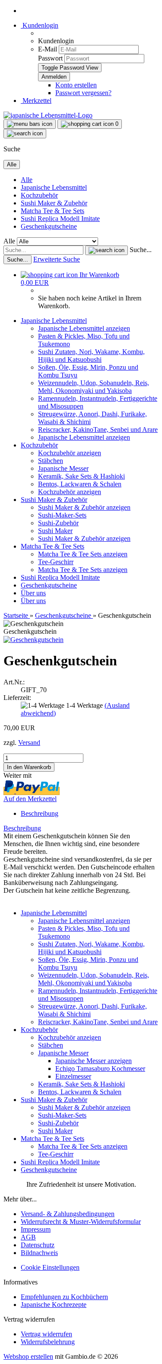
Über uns (33, 593)
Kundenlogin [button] (39, 25)
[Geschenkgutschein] (33, 639)
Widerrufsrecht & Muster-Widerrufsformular (81, 1221)
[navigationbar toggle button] (29, 124)
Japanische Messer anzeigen (93, 1060)
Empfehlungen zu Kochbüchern (64, 1296)
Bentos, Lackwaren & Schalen (79, 484)
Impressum (36, 1229)
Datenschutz (37, 1245)
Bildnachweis (39, 1252)
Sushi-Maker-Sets (62, 515)
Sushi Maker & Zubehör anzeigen (84, 507)
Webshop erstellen (28, 1356)
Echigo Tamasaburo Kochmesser (100, 1068)
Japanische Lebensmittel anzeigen (84, 328)
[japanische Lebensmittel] (47, 115)
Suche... (141, 249)
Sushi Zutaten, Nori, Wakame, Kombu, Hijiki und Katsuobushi (91, 355)
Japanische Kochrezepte (53, 1304)
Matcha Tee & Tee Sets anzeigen (82, 554)
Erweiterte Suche (56, 259)
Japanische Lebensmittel (54, 187)
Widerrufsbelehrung (48, 1341)
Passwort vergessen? (83, 92)
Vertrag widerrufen (46, 1334)
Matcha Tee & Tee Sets (52, 210)
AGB (28, 1237)
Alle (26, 179)
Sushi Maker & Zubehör (54, 203)
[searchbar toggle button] (24, 133)
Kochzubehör (39, 195)
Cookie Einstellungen (50, 1267)
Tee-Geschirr (55, 561)
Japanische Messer (63, 468)
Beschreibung (39, 813)
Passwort (50, 58)
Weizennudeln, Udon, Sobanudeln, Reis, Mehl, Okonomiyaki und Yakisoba (93, 386)
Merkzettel (36, 100)
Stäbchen (50, 460)
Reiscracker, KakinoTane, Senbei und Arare (98, 429)
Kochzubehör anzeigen (69, 453)
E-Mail (47, 49)
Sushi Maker (55, 530)
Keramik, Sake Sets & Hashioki (81, 476)
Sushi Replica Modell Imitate (60, 218)
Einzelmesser (73, 1076)
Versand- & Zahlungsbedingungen (67, 1213)
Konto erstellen (76, 85)
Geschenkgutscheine (49, 226)
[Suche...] (106, 250)
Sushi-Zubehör (58, 523)
